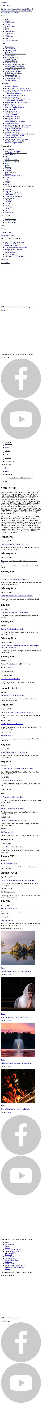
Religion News (9, 47)
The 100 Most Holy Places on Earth (16, 153)
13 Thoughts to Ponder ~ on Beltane (12, 797)
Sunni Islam (8, 207)
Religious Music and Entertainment (15, 54)
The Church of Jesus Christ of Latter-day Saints (19, 186)
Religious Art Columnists (12, 130)
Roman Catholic (10, 198)
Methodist (8, 184)
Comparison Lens (10, 219)
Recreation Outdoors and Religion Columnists (19, 125)
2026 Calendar (9, 149)
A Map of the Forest (7, 735)
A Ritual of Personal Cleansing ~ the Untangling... (16, 1063)
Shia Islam (8, 202)
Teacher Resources (10, 222)
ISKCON (8, 177)
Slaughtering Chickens (8, 892)
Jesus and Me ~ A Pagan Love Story (12, 847)
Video (2, 225)
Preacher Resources (11, 220)
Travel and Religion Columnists (14, 141)
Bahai (6, 163)
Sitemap (7, 1269)
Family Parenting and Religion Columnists (18, 99)
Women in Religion (11, 62)
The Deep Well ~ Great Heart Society (12, 724)
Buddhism (8, 167)
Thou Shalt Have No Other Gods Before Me (14, 612)
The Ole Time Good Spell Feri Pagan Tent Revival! (17, 769)
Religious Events (10, 55)
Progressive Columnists (12, 123)
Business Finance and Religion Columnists (18, 88)
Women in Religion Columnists (14, 143)
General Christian (10, 26)
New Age (8, 189)
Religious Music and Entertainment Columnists (19, 134)
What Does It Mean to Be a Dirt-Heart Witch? (15, 544)
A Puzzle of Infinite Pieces (9, 908)
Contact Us (8, 1262)
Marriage (7, 447)
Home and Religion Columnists (14, 108)
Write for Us (8, 1255)
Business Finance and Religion (14, 66)
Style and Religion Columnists (14, 137)
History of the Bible (11, 246)
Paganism (8, 191)
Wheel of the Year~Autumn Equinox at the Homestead (17, 880)
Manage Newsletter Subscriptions (15, 1265)
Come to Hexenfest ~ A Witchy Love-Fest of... (15, 1109)
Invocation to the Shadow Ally (10, 679)
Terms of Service (10, 1258)
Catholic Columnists (11, 92)
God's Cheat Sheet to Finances (14, 242)
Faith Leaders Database (12, 160)
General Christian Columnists (14, 101)
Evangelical (24, 9)
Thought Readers (6, 232)
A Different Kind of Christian (14, 249)
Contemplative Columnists (13, 93)
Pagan (6, 38)
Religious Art (9, 52)
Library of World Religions (13, 151)
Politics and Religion (11, 61)
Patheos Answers (10, 154)
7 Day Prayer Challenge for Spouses (16, 247)
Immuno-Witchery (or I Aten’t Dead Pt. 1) (14, 752)
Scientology (8, 200)
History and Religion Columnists (15, 106)
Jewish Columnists (10, 109)
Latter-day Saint (19, 11)
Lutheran (7, 182)
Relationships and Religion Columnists (17, 127)
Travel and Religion (11, 80)
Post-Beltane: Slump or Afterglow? (11, 780)
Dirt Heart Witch (6, 974)
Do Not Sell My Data (11, 1260)
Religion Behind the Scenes (13, 196)
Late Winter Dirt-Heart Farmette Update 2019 (15, 579)
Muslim (26, 11)
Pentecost (8, 458)
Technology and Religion (12, 78)
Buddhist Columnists (11, 86)
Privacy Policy (9, 1256)
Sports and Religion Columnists (14, 136)
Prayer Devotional (10, 253)
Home (6, 468)
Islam (6, 179)
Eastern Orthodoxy (10, 172)
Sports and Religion (11, 50)
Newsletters (4, 259)
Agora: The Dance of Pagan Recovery (20, 478)
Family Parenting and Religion (14, 71)
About (7, 471)
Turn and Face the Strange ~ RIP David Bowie (15, 664)
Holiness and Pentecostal (12, 175)
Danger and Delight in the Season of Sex (13, 820)
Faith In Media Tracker (8, 235)
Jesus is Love (9, 251)
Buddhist (3, 9)
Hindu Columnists (10, 104)
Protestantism (9, 195)
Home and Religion (11, 75)
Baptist (7, 165)
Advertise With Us (10, 1253)
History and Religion (11, 57)
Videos (7, 158)
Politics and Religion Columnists (15, 122)
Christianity (8, 168)
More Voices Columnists (12, 111)
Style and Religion (10, 59)
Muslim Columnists (11, 115)
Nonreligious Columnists (12, 118)
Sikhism (7, 203)
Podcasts (7, 156)
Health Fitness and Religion (13, 73)
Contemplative (16, 9)
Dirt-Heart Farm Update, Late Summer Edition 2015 (17, 712)
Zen (6, 210)
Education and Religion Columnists (16, 95)
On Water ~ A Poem (7, 832)
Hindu (8, 11)
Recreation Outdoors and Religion (15, 64)
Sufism (7, 205)
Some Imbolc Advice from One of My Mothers (15, 1017)
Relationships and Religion (13, 76)
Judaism (7, 181)
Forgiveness (8, 444)
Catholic (9, 9)
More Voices (9, 33)
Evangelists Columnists (12, 97)
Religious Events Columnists (13, 132)
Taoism (7, 209)
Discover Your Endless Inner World (12, 629)
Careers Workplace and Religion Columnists (18, 90)
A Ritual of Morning (7, 920)
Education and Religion (12, 69)
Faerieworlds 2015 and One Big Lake (12, 695)
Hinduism (8, 174)
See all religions (9, 212)
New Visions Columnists (12, 116)
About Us (8, 1242)
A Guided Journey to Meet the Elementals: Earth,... (16, 971)
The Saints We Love (11, 254)
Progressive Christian (11, 12)
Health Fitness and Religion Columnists (17, 102)
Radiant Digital (9, 1263)
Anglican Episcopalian (12, 161)
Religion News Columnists (13, 129)
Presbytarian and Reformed (13, 193)
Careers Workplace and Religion (15, 68)
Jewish (12, 11)
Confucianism (9, 170)
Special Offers (5, 6)
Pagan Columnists (10, 120)
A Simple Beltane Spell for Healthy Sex (13, 809)
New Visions (9, 36)
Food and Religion (10, 48)
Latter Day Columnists (12, 113)
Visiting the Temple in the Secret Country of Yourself (17, 596)
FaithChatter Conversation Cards (15, 256)
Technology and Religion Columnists (16, 139)
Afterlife (7, 451)
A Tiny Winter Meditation (9, 863)
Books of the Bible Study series (14, 244)
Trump (7, 454)
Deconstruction (9, 461)
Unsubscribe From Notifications (14, 1267)
